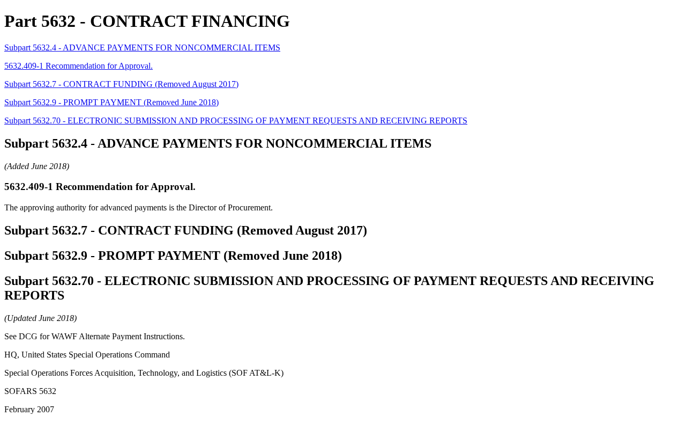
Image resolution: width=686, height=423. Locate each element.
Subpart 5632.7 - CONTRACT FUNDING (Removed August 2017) (121, 84)
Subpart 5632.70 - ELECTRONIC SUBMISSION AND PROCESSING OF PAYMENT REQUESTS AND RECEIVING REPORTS (235, 120)
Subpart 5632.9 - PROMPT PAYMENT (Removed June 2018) (111, 102)
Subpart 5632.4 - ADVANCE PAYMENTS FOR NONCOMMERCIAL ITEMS (142, 47)
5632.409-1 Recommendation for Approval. (78, 65)
